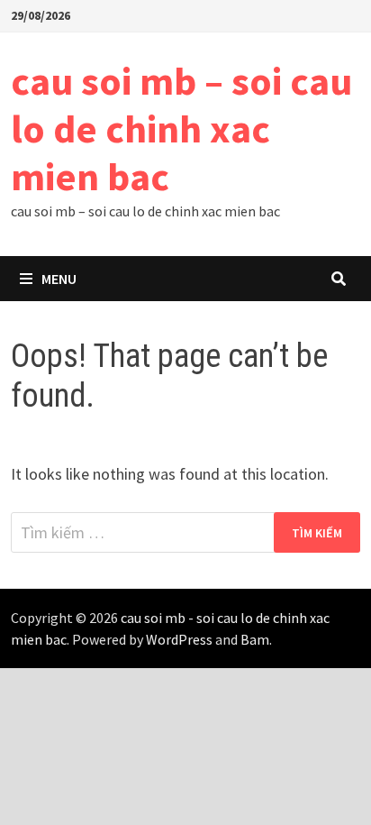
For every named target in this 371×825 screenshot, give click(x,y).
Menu (59, 279)
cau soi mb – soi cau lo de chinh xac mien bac (181, 128)
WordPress (179, 639)
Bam (254, 639)
